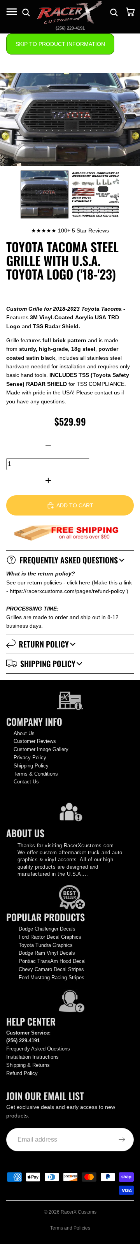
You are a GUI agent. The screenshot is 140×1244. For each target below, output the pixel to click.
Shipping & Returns (28, 1065)
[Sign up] (122, 1139)
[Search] (114, 12)
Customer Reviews (35, 741)
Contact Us (26, 782)
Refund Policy (22, 1073)
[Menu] (12, 12)
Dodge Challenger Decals (47, 929)
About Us (24, 733)
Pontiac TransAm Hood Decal (52, 961)
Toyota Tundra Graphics (46, 945)
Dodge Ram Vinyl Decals (47, 953)
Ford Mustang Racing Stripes (51, 977)
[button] (44, 194)
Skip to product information (60, 44)
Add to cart (74, 505)
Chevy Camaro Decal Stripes (51, 969)
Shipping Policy (47, 663)
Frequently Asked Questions (68, 560)
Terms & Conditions (36, 774)
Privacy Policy (30, 757)
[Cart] (130, 13)
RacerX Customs (78, 1212)
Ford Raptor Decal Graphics (50, 937)
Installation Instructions (32, 1057)
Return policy (44, 644)
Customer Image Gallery (41, 749)
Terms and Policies (70, 1228)
